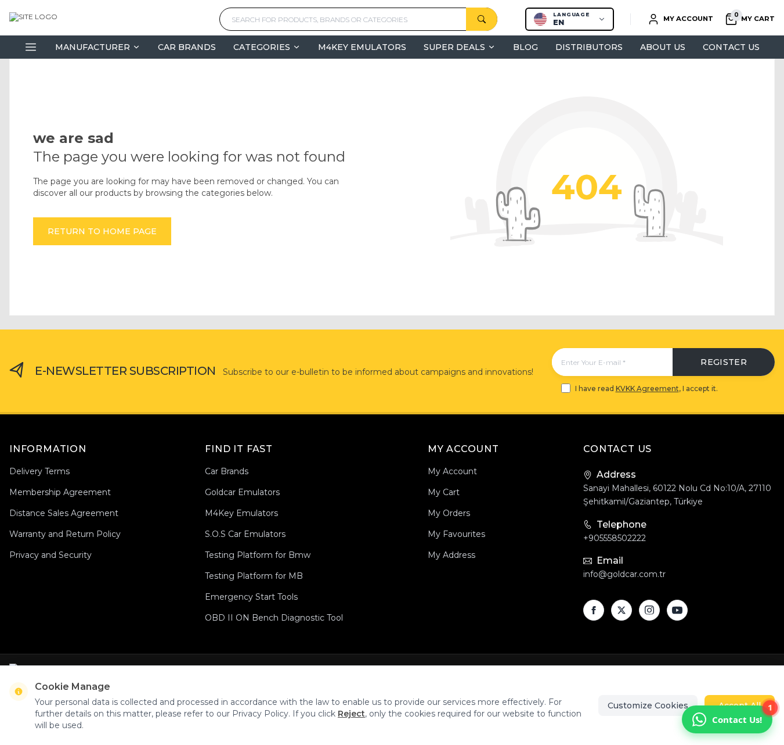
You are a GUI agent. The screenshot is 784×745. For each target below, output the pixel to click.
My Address (451, 555)
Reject (351, 713)
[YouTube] (677, 610)
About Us (662, 47)
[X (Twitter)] (621, 610)
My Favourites (456, 534)
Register (723, 362)
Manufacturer (92, 47)
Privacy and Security (50, 555)
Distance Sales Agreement (63, 513)
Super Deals (454, 47)
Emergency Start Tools (251, 597)
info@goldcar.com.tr (624, 574)
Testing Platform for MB (254, 576)
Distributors (589, 47)
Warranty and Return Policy (65, 534)
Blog (525, 47)
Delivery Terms (39, 471)
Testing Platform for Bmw (257, 555)
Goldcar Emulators (242, 492)
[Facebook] (593, 610)
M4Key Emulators (362, 47)
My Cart (444, 492)
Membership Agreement (60, 492)
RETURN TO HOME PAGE (102, 231)
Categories (261, 47)
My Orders (449, 513)
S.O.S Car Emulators (245, 534)
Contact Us (731, 47)
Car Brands (187, 47)
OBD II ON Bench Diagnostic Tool (274, 618)
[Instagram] (649, 610)
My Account (452, 471)
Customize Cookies (648, 705)
